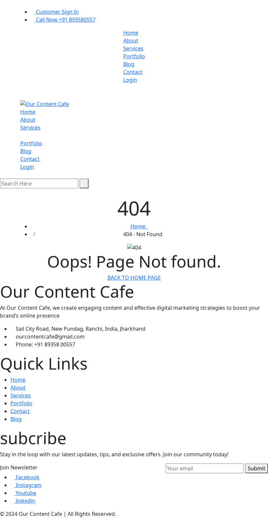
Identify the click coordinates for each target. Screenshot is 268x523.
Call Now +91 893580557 (65, 19)
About (130, 40)
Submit (256, 468)
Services (133, 48)
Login (130, 79)
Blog (128, 64)
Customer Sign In (57, 11)
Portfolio (134, 56)
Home (130, 32)
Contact (132, 72)
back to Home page (134, 277)
